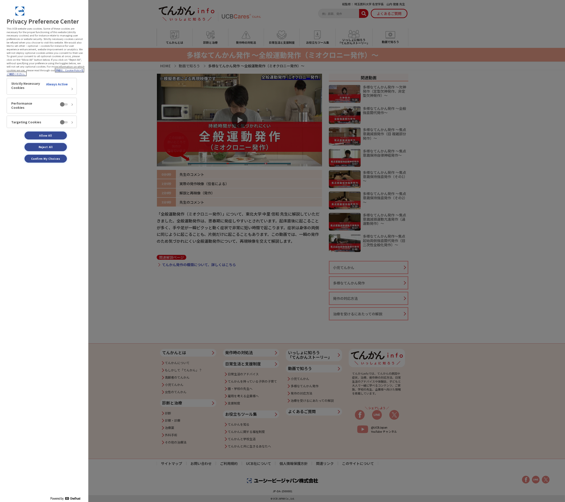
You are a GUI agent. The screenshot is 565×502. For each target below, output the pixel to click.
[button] (42, 86)
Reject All (46, 147)
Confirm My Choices (45, 158)
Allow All (45, 135)
